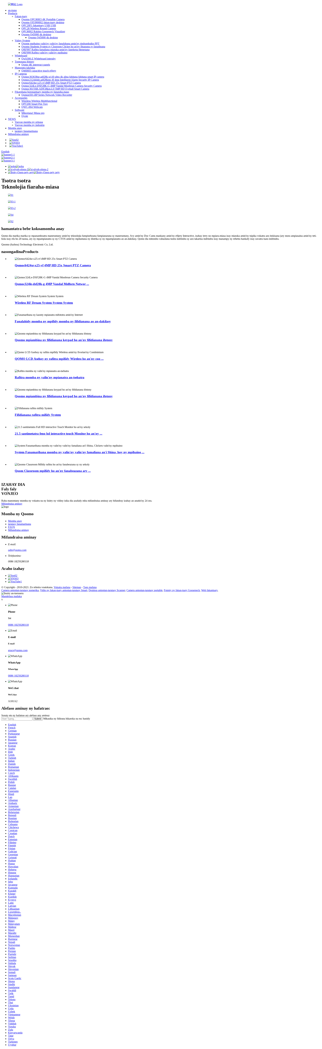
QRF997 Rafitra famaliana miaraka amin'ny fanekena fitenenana (55, 49)
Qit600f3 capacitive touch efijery (38, 70)
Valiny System (22, 40)
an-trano (12, 10)
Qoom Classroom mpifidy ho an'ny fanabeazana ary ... (53, 471)
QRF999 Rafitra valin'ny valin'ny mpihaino (44, 52)
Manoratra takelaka (25, 67)
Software (19, 110)
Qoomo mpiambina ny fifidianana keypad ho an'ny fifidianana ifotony (64, 340)
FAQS (11, 527)
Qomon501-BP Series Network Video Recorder (46, 94)
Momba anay (15, 128)
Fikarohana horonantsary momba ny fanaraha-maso (42, 91)
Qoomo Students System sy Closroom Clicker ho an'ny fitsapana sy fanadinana (63, 46)
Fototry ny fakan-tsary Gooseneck (182, 590)
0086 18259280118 (18, 624)
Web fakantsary (209, 590)
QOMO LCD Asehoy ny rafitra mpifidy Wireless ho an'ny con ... (59, 359)
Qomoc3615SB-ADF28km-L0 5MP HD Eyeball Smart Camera (55, 88)
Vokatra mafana (62, 587)
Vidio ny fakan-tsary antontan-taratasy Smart (63, 590)
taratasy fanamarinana (26, 131)
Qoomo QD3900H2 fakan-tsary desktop (42, 22)
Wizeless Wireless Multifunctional (39, 100)
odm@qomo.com (17, 550)
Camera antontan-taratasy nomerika (20, 590)
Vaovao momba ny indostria (29, 125)
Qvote (24, 116)
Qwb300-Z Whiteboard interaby (38, 58)
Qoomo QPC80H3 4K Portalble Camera (43, 19)
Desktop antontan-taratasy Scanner (107, 590)
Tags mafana (90, 587)
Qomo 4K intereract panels (35, 64)
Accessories (21, 97)
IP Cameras (21, 73)
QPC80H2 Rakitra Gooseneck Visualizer (43, 31)
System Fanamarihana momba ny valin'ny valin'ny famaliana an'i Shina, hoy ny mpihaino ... (79, 452)
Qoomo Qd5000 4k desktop (36, 34)
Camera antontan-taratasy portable (144, 590)
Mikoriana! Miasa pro (32, 113)
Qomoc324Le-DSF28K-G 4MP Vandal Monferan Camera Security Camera (61, 85)
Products (12, 13)
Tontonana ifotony (24, 61)
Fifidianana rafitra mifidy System (38, 415)
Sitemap (76, 587)
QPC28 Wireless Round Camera (38, 28)
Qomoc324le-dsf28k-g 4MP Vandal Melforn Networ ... (52, 284)
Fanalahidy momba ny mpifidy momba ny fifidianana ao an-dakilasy (63, 321)
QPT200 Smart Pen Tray (34, 104)
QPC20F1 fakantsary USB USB (38, 25)
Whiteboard (21, 55)
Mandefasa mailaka (11, 596)
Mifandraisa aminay (18, 134)
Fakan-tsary (21, 16)
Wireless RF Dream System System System (44, 302)
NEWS (12, 119)
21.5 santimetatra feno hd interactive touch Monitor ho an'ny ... (58, 433)
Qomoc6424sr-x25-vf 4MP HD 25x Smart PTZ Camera (51, 82)
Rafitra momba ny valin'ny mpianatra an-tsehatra (49, 377)
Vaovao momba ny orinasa (29, 122)
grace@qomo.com (18, 650)
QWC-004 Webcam (32, 107)
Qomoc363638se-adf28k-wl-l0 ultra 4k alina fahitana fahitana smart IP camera (62, 76)
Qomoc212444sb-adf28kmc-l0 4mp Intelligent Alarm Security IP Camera (60, 79)
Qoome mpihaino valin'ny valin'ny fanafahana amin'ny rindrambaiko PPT (60, 43)
